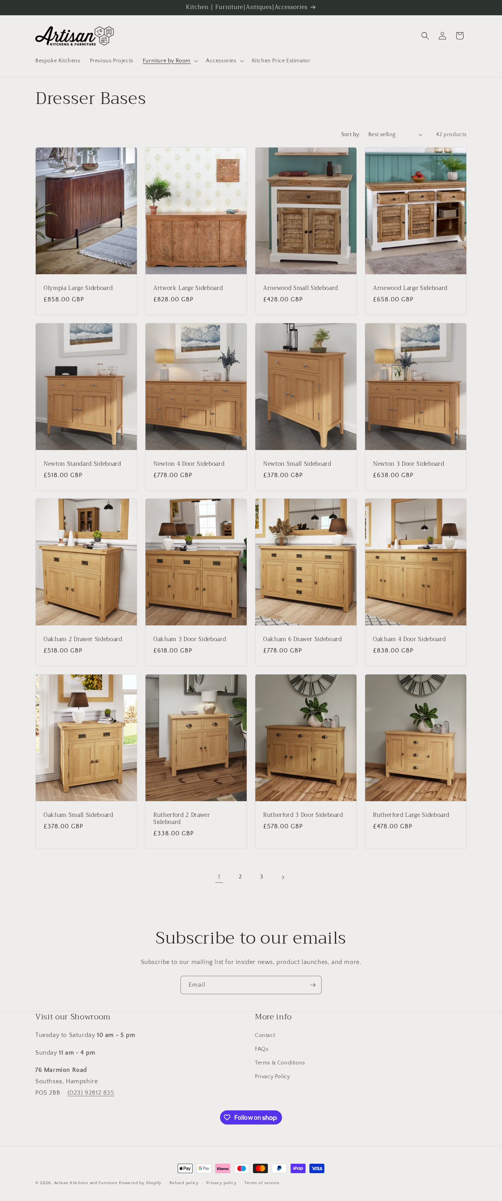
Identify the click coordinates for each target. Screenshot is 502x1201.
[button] (169, 61)
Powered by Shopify (140, 1183)
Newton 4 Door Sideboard (188, 463)
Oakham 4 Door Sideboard (409, 639)
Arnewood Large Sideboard (410, 288)
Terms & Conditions (280, 1063)
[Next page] (282, 877)
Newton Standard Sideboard (82, 463)
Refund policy (184, 1183)
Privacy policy (221, 1183)
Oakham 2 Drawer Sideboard (83, 639)
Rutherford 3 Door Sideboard (303, 814)
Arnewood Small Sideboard (300, 288)
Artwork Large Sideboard (188, 288)
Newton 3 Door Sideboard (408, 463)
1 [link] (219, 876)
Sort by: (350, 134)
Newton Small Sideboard (297, 463)
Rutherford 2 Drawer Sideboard (181, 818)
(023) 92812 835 (91, 1092)
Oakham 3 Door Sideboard (189, 639)
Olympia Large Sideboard (78, 288)
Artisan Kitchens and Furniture (86, 1183)
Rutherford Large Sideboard (411, 814)
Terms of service (262, 1183)
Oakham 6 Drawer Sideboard (302, 639)
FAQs (261, 1049)
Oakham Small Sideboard (78, 814)
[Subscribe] (312, 985)
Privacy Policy (272, 1076)
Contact (265, 1035)
